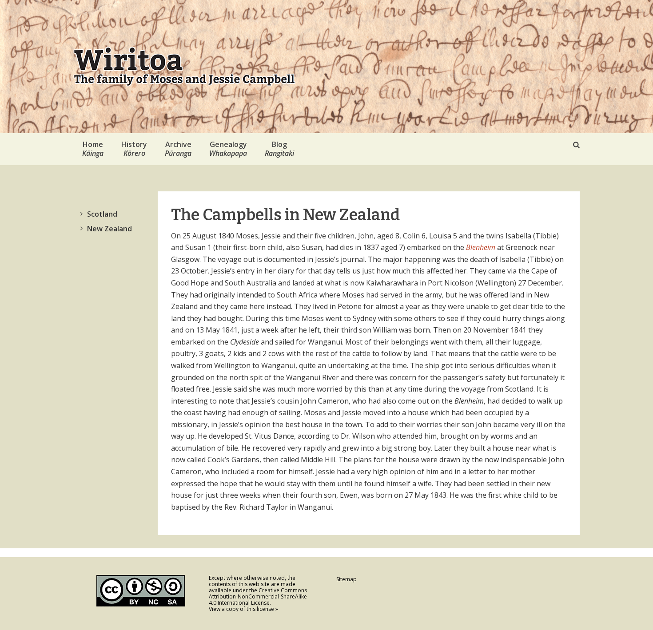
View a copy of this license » (243, 609)
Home (93, 148)
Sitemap (346, 579)
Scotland (102, 214)
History (134, 148)
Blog (279, 148)
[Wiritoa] (184, 66)
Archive (178, 148)
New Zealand (109, 229)
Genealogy (228, 148)
